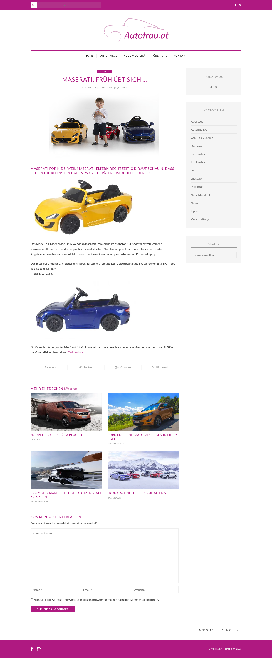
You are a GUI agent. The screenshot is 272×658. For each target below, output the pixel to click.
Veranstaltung (200, 219)
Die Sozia (196, 146)
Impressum (205, 630)
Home (89, 55)
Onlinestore (75, 352)
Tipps (194, 211)
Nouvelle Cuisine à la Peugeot (57, 435)
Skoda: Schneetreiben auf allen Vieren (142, 492)
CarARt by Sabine (202, 137)
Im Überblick (199, 162)
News (194, 203)
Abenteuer (197, 121)
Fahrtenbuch (199, 154)
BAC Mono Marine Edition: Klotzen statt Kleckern (66, 494)
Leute (194, 170)
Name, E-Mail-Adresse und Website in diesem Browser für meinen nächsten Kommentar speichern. (96, 599)
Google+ (125, 367)
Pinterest (162, 367)
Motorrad (197, 186)
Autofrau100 (199, 129)
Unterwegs (108, 55)
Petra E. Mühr (108, 87)
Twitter (88, 367)
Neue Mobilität (135, 55)
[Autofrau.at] (136, 30)
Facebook (51, 367)
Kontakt (180, 55)
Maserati (124, 87)
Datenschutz (229, 630)
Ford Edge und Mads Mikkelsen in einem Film (142, 436)
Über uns (160, 55)
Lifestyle (104, 71)
